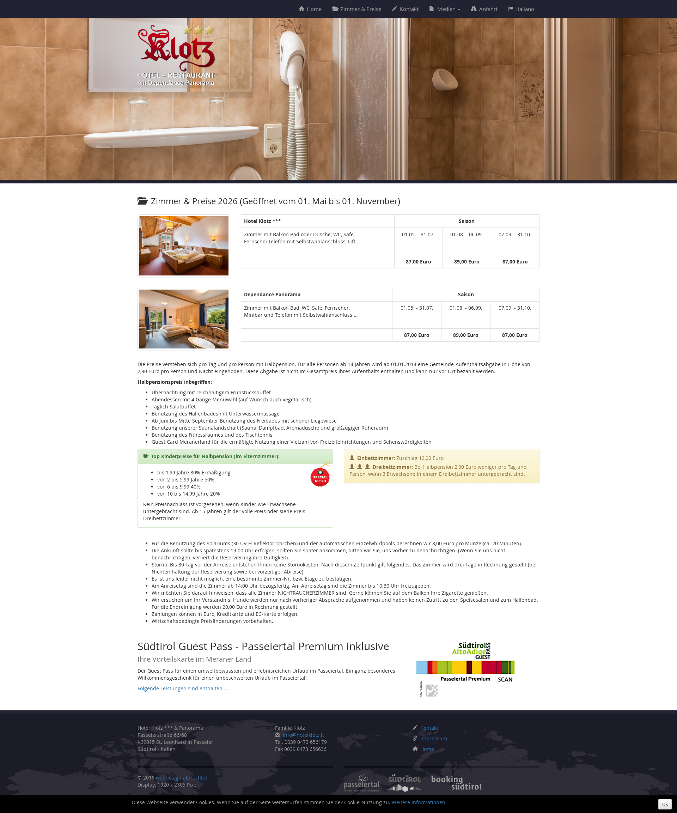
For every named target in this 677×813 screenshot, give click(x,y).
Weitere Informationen (418, 802)
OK (665, 804)
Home (314, 8)
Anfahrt (488, 8)
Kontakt (409, 8)
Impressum (433, 738)
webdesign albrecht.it (181, 777)
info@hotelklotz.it (303, 735)
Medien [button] (447, 8)
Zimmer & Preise (360, 8)
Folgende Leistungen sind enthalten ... (183, 688)
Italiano (525, 8)
